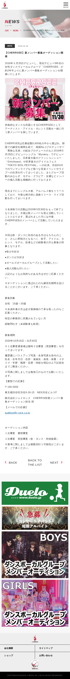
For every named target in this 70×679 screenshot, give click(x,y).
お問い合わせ (46, 655)
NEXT (54, 462)
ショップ (8, 655)
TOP (7, 30)
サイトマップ (46, 648)
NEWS (15, 30)
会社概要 (8, 648)
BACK (13, 462)
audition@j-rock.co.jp (17, 412)
